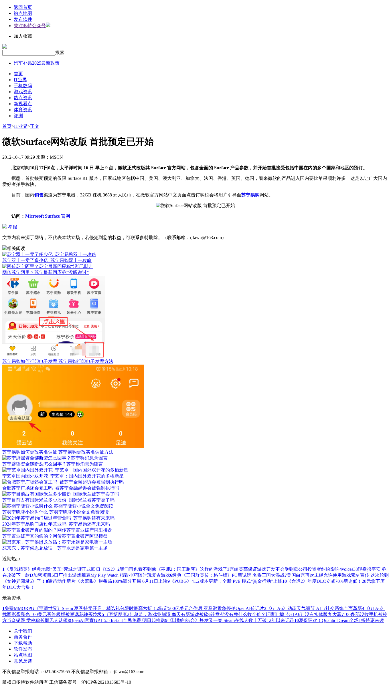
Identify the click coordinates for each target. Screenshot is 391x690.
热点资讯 (23, 97)
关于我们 (23, 631)
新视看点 (23, 103)
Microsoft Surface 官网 (47, 216)
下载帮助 (23, 643)
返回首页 (23, 7)
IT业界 (20, 79)
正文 (34, 126)
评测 (18, 115)
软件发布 (23, 649)
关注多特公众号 (30, 25)
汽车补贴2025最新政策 (37, 63)
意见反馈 (23, 661)
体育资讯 (23, 109)
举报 (12, 226)
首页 (18, 73)
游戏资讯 (23, 91)
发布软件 (23, 19)
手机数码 (23, 85)
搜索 (59, 52)
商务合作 (23, 637)
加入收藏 (23, 36)
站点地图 (23, 13)
